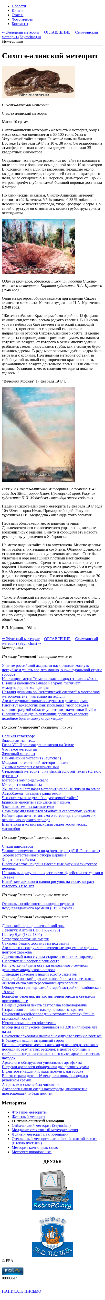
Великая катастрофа (18, 736)
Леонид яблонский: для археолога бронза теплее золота (48, 979)
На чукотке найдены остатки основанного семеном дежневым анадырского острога (45, 967)
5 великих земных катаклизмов (28, 807)
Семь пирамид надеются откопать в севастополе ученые (49, 811)
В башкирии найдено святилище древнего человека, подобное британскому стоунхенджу (46, 716)
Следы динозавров (17, 846)
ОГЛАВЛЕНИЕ (57, 639)
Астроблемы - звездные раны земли (32, 793)
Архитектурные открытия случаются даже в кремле (45, 701)
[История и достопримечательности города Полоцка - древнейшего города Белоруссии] (52, 1256)
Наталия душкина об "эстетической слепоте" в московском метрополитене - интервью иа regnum (51, 694)
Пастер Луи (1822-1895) (22, 934)
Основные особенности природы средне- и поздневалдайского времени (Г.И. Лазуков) (38, 906)
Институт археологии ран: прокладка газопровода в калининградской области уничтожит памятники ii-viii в (49, 707)
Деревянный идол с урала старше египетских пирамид (47, 956)
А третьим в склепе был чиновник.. (32, 1084)
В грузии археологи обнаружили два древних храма (45, 1067)
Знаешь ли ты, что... (18, 740)
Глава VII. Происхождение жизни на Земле (38, 745)
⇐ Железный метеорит (21, 639)
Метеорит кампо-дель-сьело (25, 780)
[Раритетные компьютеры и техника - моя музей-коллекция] (52, 1209)
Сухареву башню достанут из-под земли (35, 943)
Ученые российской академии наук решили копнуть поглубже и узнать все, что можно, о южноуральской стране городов (52, 669)
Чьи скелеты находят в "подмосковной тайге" (40, 798)
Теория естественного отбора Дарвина (34, 855)
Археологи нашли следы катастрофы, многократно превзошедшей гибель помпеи (44, 1091)
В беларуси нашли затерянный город (33, 1040)
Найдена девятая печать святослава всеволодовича (44, 1005)
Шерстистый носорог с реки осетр (30, 961)
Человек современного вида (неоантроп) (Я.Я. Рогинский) (51, 851)
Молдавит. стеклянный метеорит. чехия (35, 762)
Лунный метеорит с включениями (30, 767)
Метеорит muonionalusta (22, 784)
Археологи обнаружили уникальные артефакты (42, 1062)
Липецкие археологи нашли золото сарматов (39, 974)
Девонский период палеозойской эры (33, 926)
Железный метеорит (18, 754)
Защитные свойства (18, 859)
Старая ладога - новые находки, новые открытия (42, 1009)
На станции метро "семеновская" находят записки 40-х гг (50, 679)
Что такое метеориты (19, 749)
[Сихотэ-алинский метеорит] (38, 97)
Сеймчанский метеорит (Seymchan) (31, 758)
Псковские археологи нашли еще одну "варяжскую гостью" (52, 1036)
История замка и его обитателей (29, 1023)
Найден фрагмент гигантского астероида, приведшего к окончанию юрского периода (48, 817)
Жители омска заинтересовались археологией (40, 983)
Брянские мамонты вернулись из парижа (36, 802)
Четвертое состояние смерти (25, 939)
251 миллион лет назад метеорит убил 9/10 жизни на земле (51, 789)
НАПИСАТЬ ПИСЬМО (21, 1291)
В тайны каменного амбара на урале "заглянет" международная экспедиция (41, 685)
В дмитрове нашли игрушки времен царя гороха (42, 1071)
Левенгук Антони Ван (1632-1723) (31, 930)
